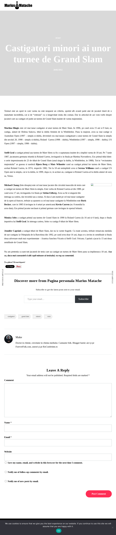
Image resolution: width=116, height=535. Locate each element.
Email (7, 437)
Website (8, 451)
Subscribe (83, 299)
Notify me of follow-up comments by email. (28, 472)
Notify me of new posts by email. (23, 481)
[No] (112, 527)
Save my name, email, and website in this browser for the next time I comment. (45, 463)
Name (7, 422)
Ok (58, 531)
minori (38, 316)
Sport (58, 38)
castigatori (11, 316)
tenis (49, 316)
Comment (9, 380)
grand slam (25, 316)
